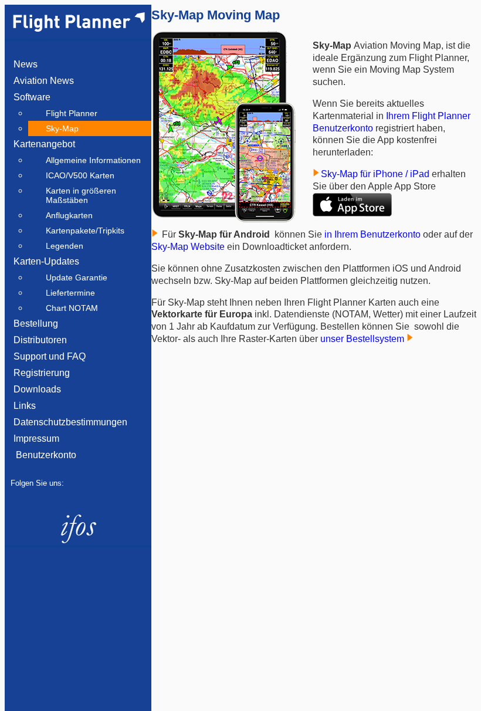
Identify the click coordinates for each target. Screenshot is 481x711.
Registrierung (41, 373)
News (25, 64)
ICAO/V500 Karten (80, 175)
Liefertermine (70, 292)
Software (31, 97)
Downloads (37, 389)
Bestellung (35, 324)
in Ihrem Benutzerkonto (372, 234)
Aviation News (43, 81)
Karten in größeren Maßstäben (81, 195)
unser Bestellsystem (363, 339)
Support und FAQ (49, 356)
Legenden (64, 245)
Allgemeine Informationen (93, 160)
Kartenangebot (44, 144)
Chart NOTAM (72, 308)
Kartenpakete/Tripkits (85, 230)
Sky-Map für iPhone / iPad (376, 174)
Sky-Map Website (188, 247)
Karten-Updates (46, 261)
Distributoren (40, 340)
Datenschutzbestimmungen (70, 422)
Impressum (36, 438)
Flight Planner (71, 113)
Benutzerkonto (44, 455)
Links (24, 406)
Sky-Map (62, 128)
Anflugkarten (69, 215)
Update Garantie (76, 277)
